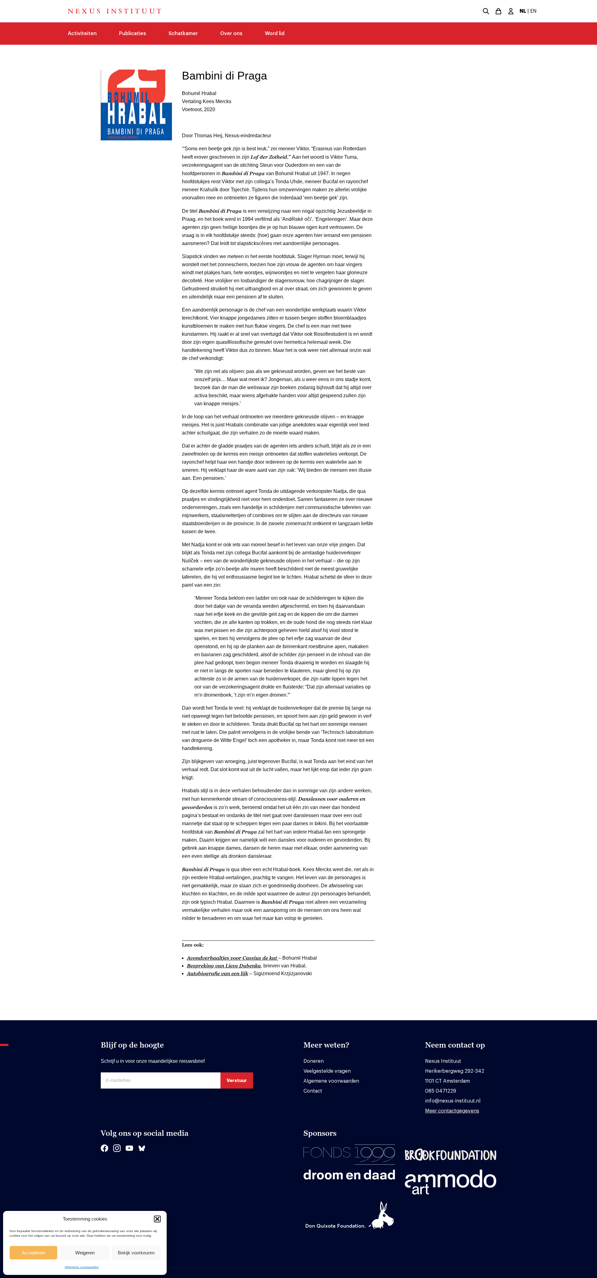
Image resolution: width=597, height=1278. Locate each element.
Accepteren (33, 1252)
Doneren (313, 1061)
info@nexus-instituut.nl (452, 1100)
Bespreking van (224, 965)
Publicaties (132, 33)
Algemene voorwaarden (82, 1267)
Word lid (275, 33)
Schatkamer (183, 33)
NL (523, 11)
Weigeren (85, 1252)
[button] (157, 1219)
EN (533, 11)
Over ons (231, 33)
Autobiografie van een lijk (217, 973)
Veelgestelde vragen (327, 1071)
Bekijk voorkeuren (136, 1252)
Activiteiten (82, 33)
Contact (312, 1091)
